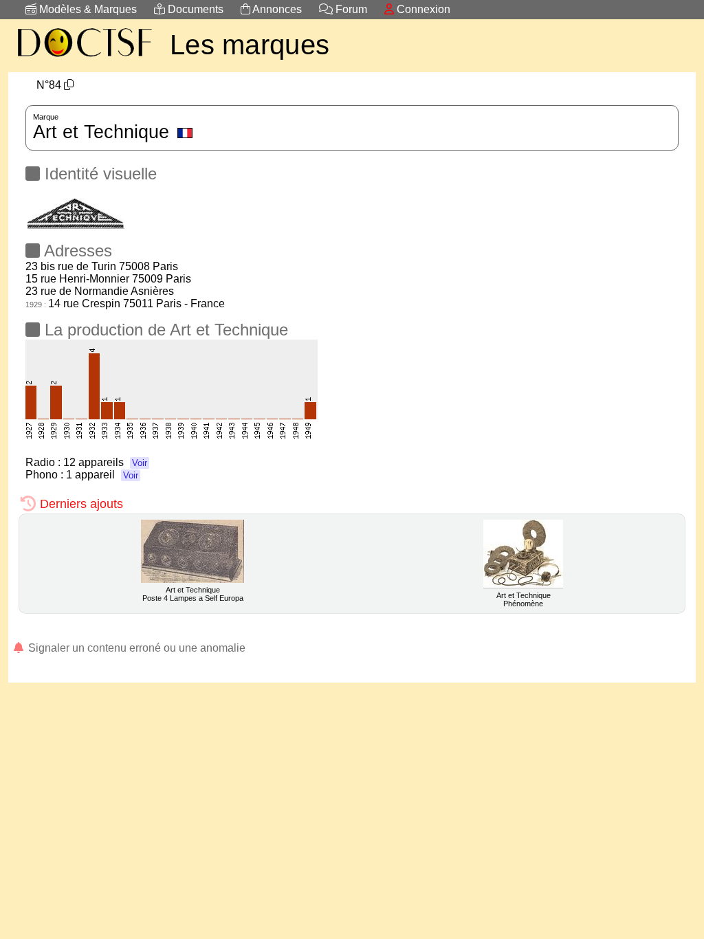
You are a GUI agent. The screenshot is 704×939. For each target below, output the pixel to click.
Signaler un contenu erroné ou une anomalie (135, 648)
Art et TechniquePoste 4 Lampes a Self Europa (192, 594)
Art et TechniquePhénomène (523, 599)
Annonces (276, 9)
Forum (350, 9)
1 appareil (102, 474)
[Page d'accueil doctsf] (84, 59)
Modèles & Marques (86, 9)
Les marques (249, 45)
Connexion (422, 9)
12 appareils (105, 462)
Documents (194, 9)
